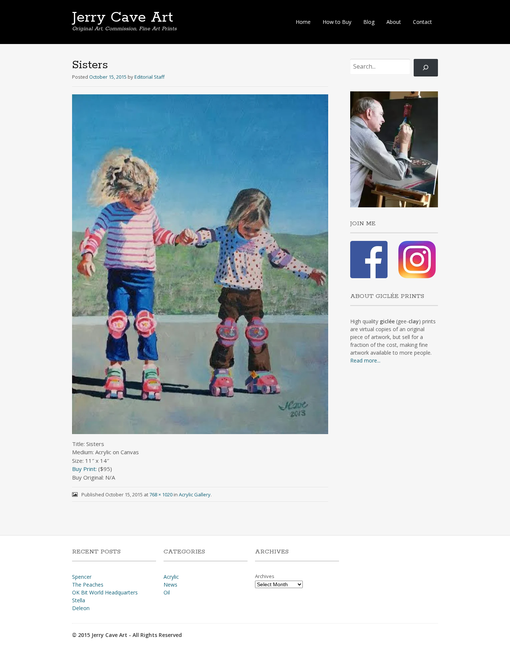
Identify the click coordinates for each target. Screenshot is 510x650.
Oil (167, 592)
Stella (78, 600)
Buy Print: (84, 468)
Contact (422, 21)
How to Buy (337, 21)
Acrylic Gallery (195, 494)
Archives (264, 576)
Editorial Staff (149, 76)
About (393, 21)
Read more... (365, 360)
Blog (368, 21)
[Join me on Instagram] (417, 276)
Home (303, 21)
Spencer (81, 576)
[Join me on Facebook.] (369, 276)
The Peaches (87, 584)
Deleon (81, 608)
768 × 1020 (160, 494)
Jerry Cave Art (122, 17)
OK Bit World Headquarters (105, 592)
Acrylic (171, 576)
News (170, 584)
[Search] (426, 67)
